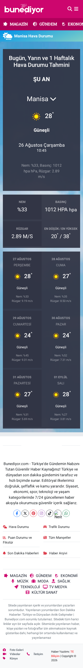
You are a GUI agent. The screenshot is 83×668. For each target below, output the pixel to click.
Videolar (14, 654)
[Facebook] (17, 513)
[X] (25, 513)
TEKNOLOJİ (30, 587)
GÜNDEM (48, 24)
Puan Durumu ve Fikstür (17, 540)
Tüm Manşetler (60, 538)
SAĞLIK (64, 581)
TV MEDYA (58, 587)
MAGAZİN (18, 24)
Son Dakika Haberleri (23, 553)
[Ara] (70, 9)
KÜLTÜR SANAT (45, 592)
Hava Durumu (19, 527)
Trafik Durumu (59, 527)
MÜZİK (23, 581)
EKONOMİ (69, 575)
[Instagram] (41, 513)
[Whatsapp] (66, 513)
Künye (13, 658)
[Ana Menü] (76, 9)
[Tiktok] (49, 513)
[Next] (58, 513)
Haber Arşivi (58, 553)
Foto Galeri (16, 650)
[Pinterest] (33, 513)
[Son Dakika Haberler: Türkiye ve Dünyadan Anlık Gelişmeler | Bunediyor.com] (24, 9)
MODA (43, 581)
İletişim (38, 654)
